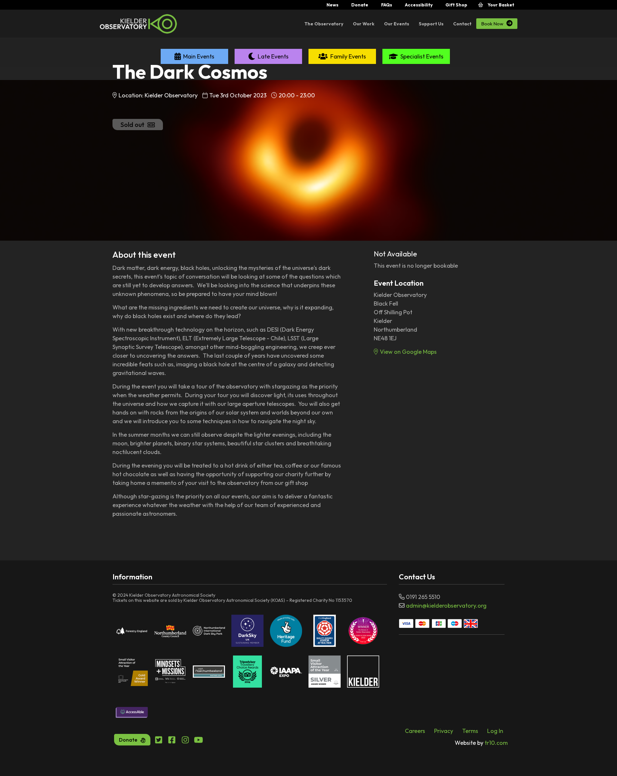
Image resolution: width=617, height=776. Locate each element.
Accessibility (419, 5)
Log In (495, 731)
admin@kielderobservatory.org (446, 605)
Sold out (132, 124)
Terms (470, 731)
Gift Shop (456, 5)
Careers (415, 731)
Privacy (443, 731)
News (332, 5)
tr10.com (481, 742)
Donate (359, 5)
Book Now (497, 23)
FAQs (386, 5)
